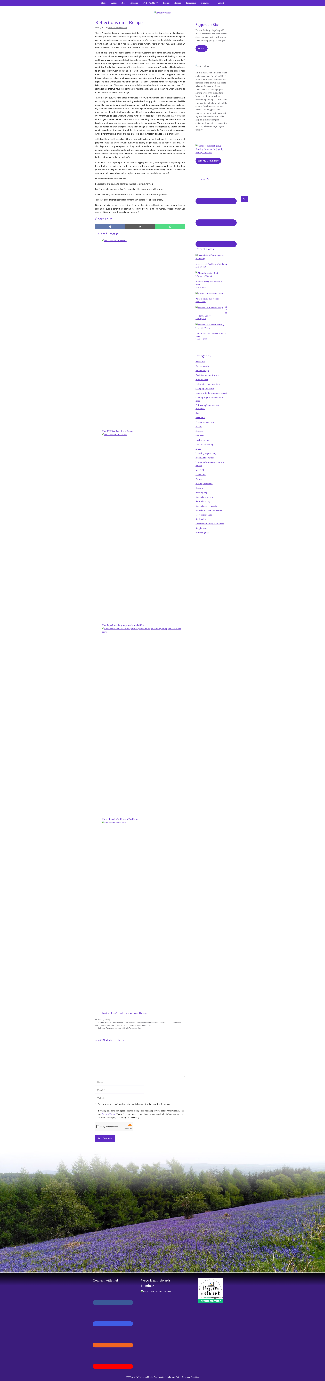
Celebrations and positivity (208, 384)
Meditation (201, 474)
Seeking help (201, 492)
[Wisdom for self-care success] (210, 293)
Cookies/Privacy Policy (171, 1377)
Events (199, 426)
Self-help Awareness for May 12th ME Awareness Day (119, 1028)
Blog (123, 3)
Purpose (199, 479)
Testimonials (191, 3)
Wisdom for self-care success (207, 299)
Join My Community (208, 160)
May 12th (200, 470)
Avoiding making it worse (208, 375)
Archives (134, 3)
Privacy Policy (108, 1114)
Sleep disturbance (204, 514)
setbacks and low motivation (209, 510)
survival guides (202, 532)
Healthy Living (104, 1019)
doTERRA (200, 417)
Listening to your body (206, 453)
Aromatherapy (202, 370)
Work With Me (149, 3)
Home (103, 3)
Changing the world (205, 388)
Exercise (199, 431)
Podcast (166, 3)
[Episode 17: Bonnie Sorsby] (209, 307)
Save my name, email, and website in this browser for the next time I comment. (135, 1104)
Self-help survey (203, 501)
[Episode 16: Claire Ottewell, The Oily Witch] (210, 328)
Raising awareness (204, 483)
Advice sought (202, 366)
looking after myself (205, 457)
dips (197, 413)
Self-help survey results (206, 506)
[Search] (244, 199)
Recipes (177, 3)
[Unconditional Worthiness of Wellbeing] (210, 258)
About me (200, 361)
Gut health (200, 435)
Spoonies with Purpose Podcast (210, 523)
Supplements (201, 528)
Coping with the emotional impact (211, 393)
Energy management (205, 422)
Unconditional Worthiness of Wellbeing (211, 264)
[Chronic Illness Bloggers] (210, 1302)
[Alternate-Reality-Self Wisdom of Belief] (210, 276)
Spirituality (201, 519)
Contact (220, 3)
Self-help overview (204, 497)
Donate (201, 48)
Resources (205, 3)
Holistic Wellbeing (204, 444)
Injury (198, 449)
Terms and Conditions (190, 1377)
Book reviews (202, 379)
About (113, 3)
